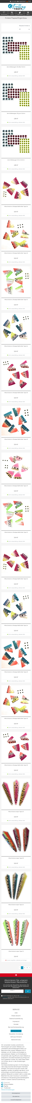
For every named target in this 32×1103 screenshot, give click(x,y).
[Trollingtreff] (16, 7)
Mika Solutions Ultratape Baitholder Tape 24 (16, 346)
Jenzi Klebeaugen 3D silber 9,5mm (16, 67)
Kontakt (16, 1024)
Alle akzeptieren (16, 1093)
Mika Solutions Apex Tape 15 (16, 951)
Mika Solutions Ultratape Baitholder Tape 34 (16, 206)
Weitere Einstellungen (8, 1090)
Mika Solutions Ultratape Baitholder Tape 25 (16, 439)
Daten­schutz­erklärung (16, 1018)
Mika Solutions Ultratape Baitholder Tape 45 (16, 253)
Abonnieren (28, 991)
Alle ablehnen (16, 1096)
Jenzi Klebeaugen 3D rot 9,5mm (16, 160)
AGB (16, 1013)
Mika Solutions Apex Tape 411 (16, 811)
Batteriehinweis (16, 1039)
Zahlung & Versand (16, 1037)
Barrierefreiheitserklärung (16, 1027)
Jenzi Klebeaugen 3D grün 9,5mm (16, 113)
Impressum (16, 1021)
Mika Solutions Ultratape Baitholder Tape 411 (16, 485)
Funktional (7, 1088)
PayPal (6, 1086)
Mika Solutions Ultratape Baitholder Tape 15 (16, 299)
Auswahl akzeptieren (16, 1099)
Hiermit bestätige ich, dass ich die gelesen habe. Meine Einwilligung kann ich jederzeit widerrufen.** (16, 997)
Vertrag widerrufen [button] (16, 1031)
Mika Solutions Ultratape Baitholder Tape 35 (16, 392)
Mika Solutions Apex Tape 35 (16, 858)
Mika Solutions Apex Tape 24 (16, 904)
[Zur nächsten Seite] (29, 967)
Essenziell (7, 1082)
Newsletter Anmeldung (16, 1034)
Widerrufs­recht (16, 1016)
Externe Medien (8, 1084)
